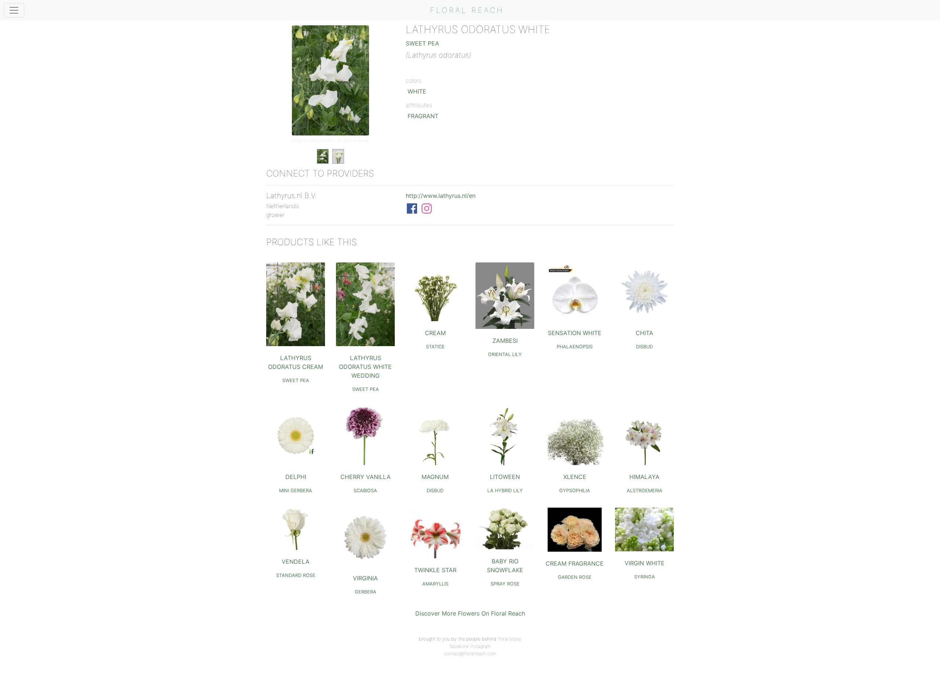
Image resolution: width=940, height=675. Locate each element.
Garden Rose (575, 577)
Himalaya (644, 476)
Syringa (644, 577)
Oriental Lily (505, 354)
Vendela (296, 561)
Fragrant (423, 116)
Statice (435, 346)
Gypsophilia (574, 490)
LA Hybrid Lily (505, 490)
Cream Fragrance (575, 563)
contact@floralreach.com (470, 653)
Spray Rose (505, 584)
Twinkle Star (435, 570)
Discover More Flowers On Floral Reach (470, 613)
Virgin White (645, 563)
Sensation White (574, 333)
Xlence (574, 476)
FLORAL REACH (467, 10)
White (417, 91)
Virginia (365, 578)
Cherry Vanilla (365, 476)
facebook (459, 646)
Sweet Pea (422, 43)
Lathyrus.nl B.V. (322, 140)
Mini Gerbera (295, 490)
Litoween (505, 476)
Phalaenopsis (575, 346)
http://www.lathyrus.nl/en (441, 195)
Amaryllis (435, 584)
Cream (435, 333)
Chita (644, 333)
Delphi (295, 476)
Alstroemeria (644, 490)
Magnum (435, 476)
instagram (480, 646)
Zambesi (505, 340)
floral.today (509, 639)
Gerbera (365, 592)
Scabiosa (365, 490)
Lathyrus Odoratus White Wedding (365, 366)
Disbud (644, 346)
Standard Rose (295, 575)
